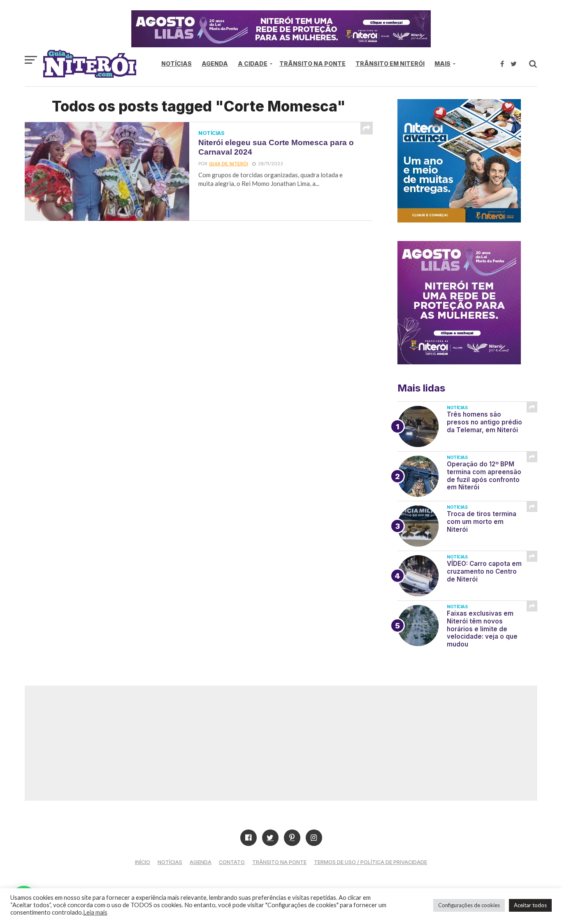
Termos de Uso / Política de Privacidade (370, 862)
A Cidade (252, 63)
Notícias (176, 63)
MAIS (442, 63)
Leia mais (95, 912)
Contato (232, 862)
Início (142, 862)
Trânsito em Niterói (390, 63)
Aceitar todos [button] (530, 905)
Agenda (215, 63)
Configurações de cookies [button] (469, 905)
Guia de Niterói (228, 164)
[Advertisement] (281, 743)
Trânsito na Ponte (312, 63)
